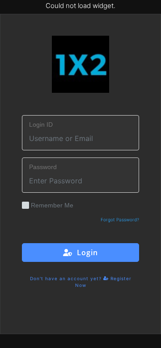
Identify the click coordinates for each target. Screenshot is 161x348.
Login (85, 252)
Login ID (41, 124)
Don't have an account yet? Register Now (80, 282)
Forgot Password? (120, 219)
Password (43, 166)
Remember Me (52, 205)
